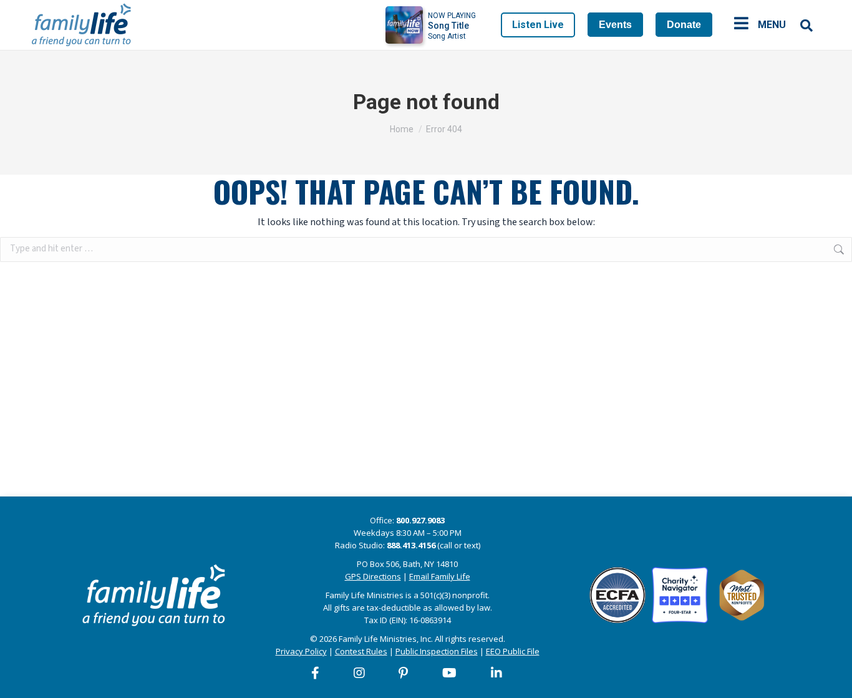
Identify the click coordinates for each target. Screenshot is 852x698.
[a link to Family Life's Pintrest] (404, 673)
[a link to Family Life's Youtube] (450, 673)
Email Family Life (439, 576)
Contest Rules (361, 651)
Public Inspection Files (436, 651)
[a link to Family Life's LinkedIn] (497, 673)
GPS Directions (373, 576)
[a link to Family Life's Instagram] (360, 673)
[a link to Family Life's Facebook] (316, 673)
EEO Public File (513, 651)
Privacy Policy (301, 651)
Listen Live (538, 25)
